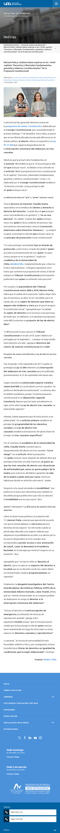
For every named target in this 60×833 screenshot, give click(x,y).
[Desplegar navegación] (30, 48)
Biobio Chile (50, 659)
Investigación (10, 716)
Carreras (8, 697)
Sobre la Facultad (12, 690)
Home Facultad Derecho (47, 77)
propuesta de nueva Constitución (24, 126)
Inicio (6, 684)
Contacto (10, 757)
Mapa (17, 757)
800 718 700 (17, 819)
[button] (56, 3)
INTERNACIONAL (11, 729)
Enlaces (6, 830)
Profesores (9, 710)
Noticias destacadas (33, 80)
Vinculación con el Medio (16, 723)
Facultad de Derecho (17, 14)
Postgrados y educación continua (21, 703)
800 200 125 (17, 812)
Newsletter (8, 80)
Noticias (15, 80)
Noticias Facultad (47, 80)
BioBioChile (17, 264)
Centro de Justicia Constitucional (26, 77)
